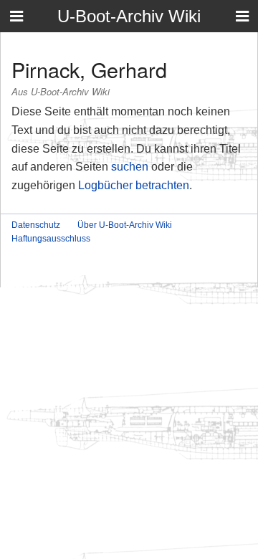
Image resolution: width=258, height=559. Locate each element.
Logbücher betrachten (133, 185)
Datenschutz (35, 225)
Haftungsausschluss (50, 239)
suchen (129, 167)
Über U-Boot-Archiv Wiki (124, 225)
